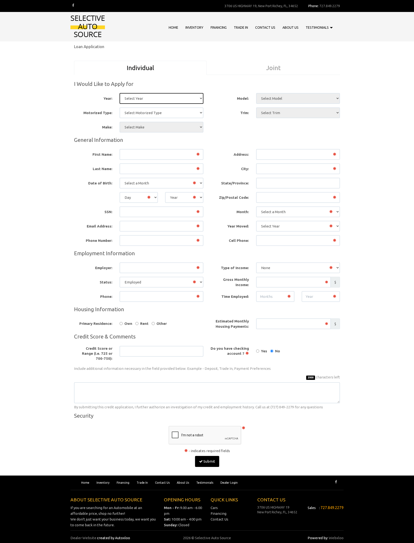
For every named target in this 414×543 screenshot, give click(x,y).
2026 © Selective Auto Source (207, 538)
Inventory (103, 482)
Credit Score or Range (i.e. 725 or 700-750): (97, 353)
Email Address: (99, 226)
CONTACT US (265, 27)
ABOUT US (290, 27)
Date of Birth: (100, 183)
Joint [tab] (273, 67)
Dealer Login (229, 482)
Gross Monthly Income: (236, 282)
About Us (183, 482)
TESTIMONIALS (317, 27)
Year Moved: (238, 226)
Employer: (103, 268)
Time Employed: (235, 296)
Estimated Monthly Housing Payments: (232, 323)
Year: (108, 98)
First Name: (102, 154)
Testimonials (204, 482)
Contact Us (162, 482)
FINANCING (219, 27)
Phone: (106, 296)
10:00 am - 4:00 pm (182, 519)
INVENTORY (194, 27)
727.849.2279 (329, 6)
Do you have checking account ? (230, 350)
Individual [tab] (140, 67)
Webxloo (336, 538)
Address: (241, 154)
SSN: (108, 212)
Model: (243, 98)
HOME (173, 27)
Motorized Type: (97, 113)
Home (85, 482)
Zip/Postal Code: (234, 197)
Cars (214, 508)
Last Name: (102, 169)
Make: (107, 127)
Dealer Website (83, 538)
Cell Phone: (239, 240)
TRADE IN (241, 27)
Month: (242, 212)
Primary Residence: (95, 323)
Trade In (142, 482)
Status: (106, 282)
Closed (176, 525)
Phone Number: (99, 240)
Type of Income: (235, 268)
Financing (123, 482)
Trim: (244, 113)
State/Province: (235, 183)
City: (245, 169)
